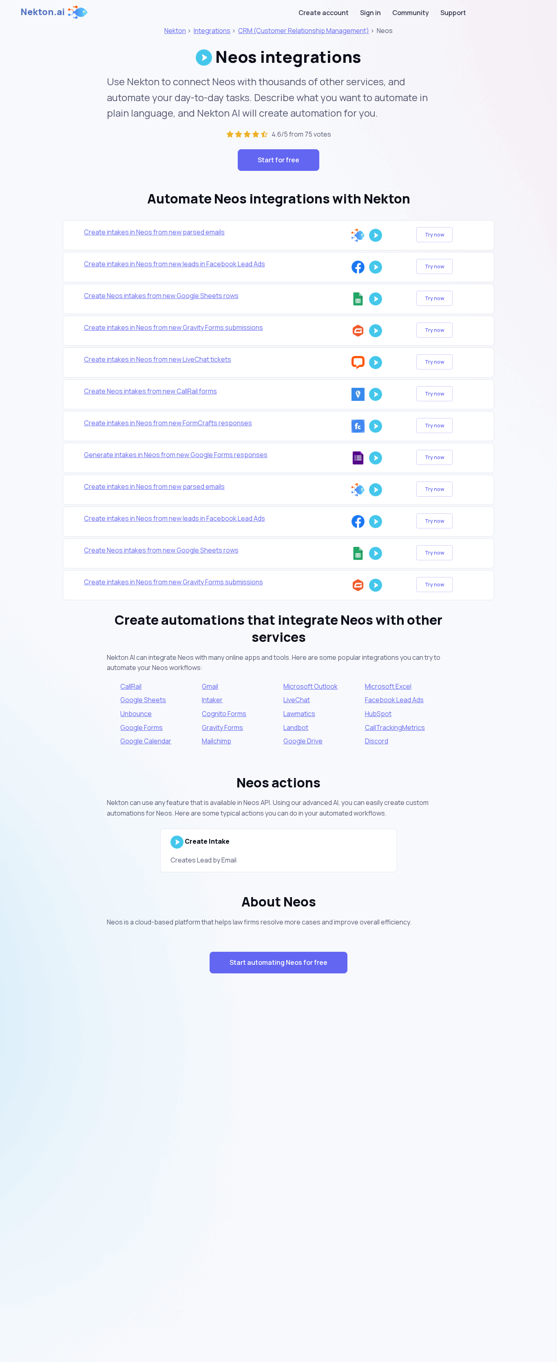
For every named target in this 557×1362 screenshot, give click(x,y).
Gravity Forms (222, 727)
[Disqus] (278, 1125)
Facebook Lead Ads (394, 699)
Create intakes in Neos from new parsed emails (154, 232)
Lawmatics (299, 713)
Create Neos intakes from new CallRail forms (150, 391)
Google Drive (303, 740)
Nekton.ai (42, 12)
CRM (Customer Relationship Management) (303, 30)
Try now (434, 234)
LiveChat (296, 699)
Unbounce (136, 713)
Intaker (212, 699)
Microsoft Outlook (310, 686)
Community (410, 12)
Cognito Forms (224, 713)
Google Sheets (143, 699)
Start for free (278, 159)
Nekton (175, 30)
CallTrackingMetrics (395, 727)
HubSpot (378, 713)
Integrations (212, 30)
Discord (376, 740)
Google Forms (141, 727)
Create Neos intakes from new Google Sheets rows (161, 295)
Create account (323, 12)
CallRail (130, 686)
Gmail (210, 686)
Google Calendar (145, 740)
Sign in (370, 12)
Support (453, 12)
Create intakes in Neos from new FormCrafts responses (168, 422)
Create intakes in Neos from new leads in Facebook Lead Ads (174, 263)
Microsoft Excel (388, 686)
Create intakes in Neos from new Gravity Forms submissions (173, 327)
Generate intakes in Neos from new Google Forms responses (175, 454)
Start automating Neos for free (278, 962)
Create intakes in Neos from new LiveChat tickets (157, 359)
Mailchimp (216, 740)
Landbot (295, 727)
